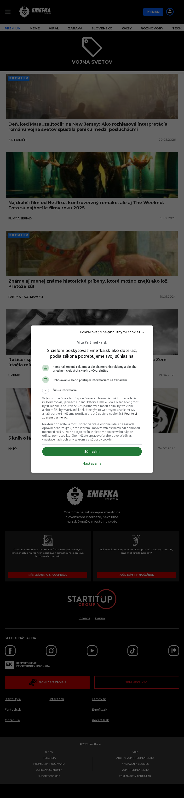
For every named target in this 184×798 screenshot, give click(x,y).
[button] (92, 390)
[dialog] (92, 399)
